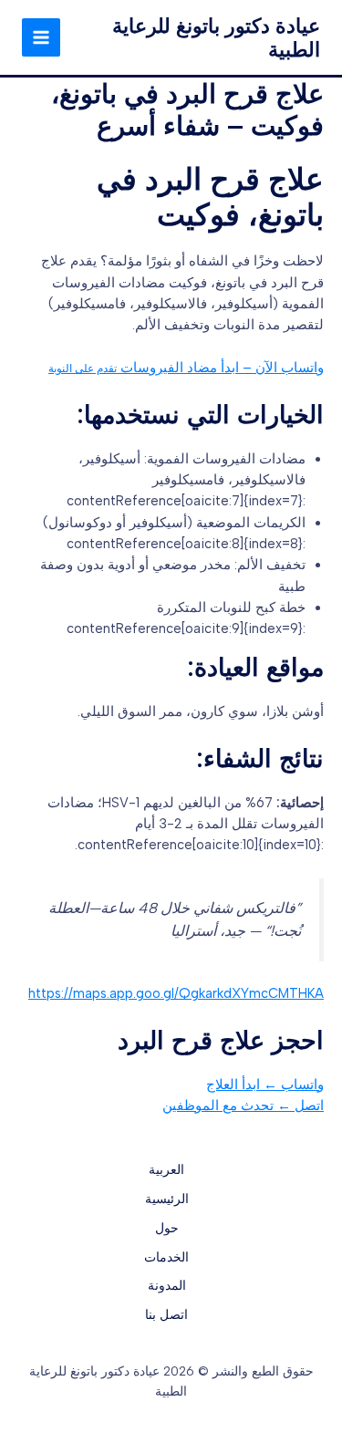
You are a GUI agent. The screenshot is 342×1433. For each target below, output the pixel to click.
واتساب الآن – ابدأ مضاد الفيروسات (186, 367)
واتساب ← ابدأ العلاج (265, 1084)
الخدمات (166, 1257)
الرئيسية (167, 1198)
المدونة (167, 1285)
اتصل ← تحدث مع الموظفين (243, 1105)
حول (167, 1227)
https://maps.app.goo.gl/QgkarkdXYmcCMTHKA (176, 993)
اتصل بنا (166, 1314)
